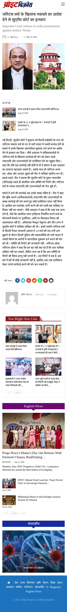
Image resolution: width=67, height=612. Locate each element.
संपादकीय (39, 587)
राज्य (22, 582)
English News (33, 591)
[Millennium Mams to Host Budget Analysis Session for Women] (9, 500)
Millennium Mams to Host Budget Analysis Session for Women (39, 498)
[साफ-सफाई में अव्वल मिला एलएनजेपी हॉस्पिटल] (9, 113)
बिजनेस (30, 582)
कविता (19, 587)
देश (16, 582)
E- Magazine (53, 587)
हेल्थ (59, 582)
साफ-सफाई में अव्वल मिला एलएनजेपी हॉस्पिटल (38, 109)
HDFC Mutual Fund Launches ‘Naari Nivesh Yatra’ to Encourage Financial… (40, 481)
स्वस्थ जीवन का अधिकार (33, 568)
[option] (33, 551)
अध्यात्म (10, 587)
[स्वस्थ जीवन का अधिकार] (33, 551)
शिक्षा (52, 582)
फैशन (45, 582)
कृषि (39, 582)
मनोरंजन (28, 587)
